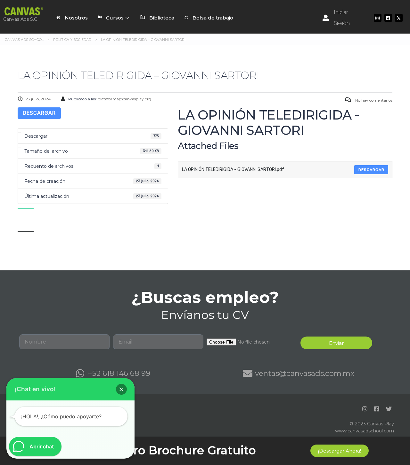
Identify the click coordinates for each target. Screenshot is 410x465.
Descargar (39, 113)
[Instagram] (377, 18)
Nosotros (76, 18)
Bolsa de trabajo (213, 18)
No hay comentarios (373, 100)
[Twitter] (389, 409)
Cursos (115, 18)
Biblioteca (161, 18)
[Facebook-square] (388, 18)
